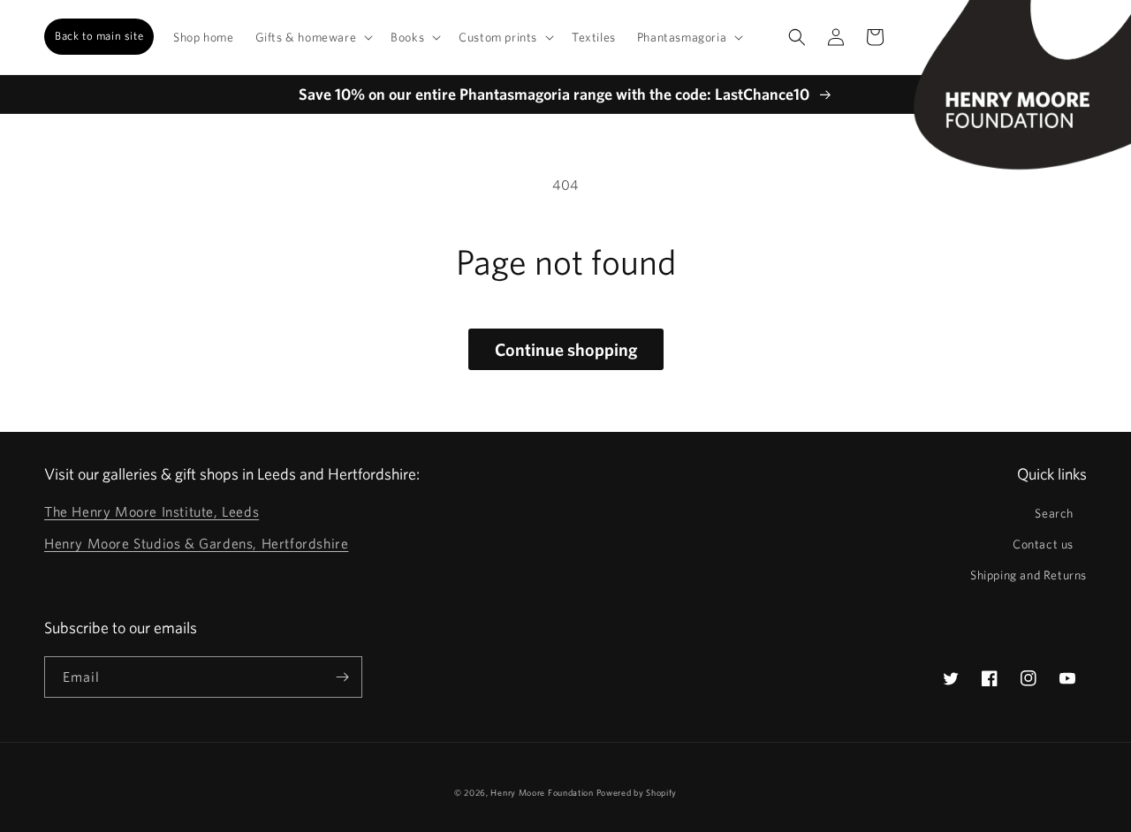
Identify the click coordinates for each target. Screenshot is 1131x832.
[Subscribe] (342, 677)
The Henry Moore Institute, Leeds (151, 511)
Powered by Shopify (637, 792)
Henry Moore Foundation (543, 792)
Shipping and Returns (1028, 575)
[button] (313, 37)
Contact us (1043, 544)
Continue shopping (566, 349)
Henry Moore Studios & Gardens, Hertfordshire (196, 543)
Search (1054, 513)
